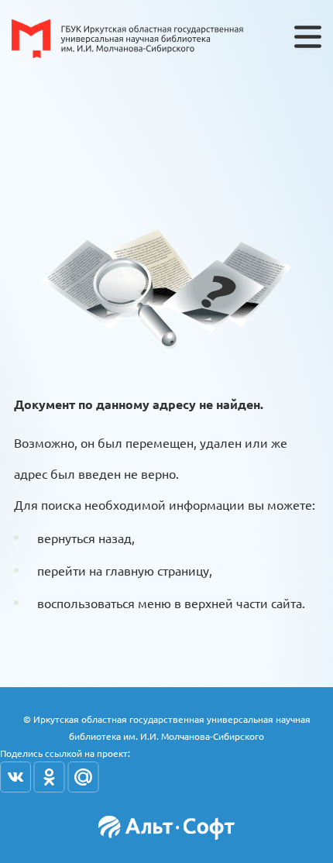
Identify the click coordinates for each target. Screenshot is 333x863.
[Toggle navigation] (307, 36)
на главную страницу (149, 570)
